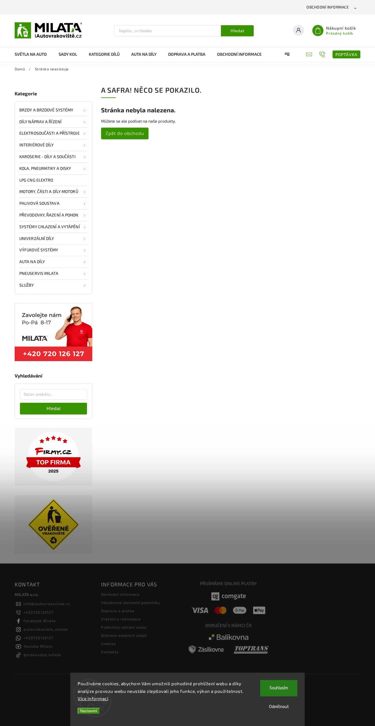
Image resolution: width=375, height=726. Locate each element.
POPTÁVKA (346, 54)
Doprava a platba (117, 610)
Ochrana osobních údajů (124, 635)
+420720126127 (38, 612)
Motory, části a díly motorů (48, 191)
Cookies (108, 643)
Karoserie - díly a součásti (47, 156)
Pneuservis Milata (38, 273)
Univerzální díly (36, 238)
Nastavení (88, 711)
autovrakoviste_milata (45, 629)
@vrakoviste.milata (42, 654)
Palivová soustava (39, 203)
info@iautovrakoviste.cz (46, 603)
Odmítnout (279, 707)
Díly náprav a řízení (40, 121)
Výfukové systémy (38, 249)
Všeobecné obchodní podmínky (130, 602)
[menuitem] (34, 54)
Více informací (93, 698)
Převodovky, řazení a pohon (49, 214)
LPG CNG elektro (36, 179)
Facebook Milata (39, 620)
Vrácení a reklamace (121, 619)
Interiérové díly (36, 144)
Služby (26, 284)
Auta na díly (32, 261)
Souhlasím (279, 688)
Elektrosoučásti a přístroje (49, 133)
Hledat (237, 30)
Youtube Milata (38, 646)
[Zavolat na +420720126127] (323, 54)
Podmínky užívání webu (123, 627)
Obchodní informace (327, 7)
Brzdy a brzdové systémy (46, 109)
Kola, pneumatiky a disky (45, 168)
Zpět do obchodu (124, 133)
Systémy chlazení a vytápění (49, 226)
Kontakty (110, 651)
